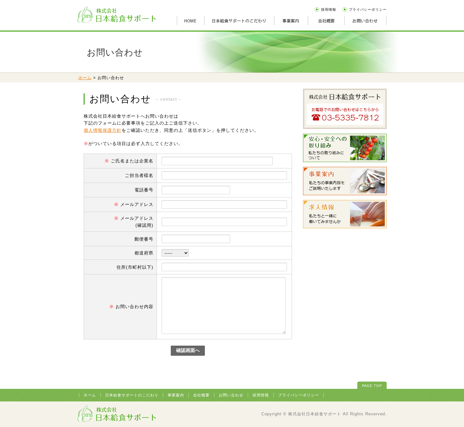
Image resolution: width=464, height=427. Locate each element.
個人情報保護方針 (103, 130)
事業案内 (176, 395)
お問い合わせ (231, 395)
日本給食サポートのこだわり (131, 395)
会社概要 (201, 395)
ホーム (85, 77)
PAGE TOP (372, 386)
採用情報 (328, 9)
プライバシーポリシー (368, 9)
